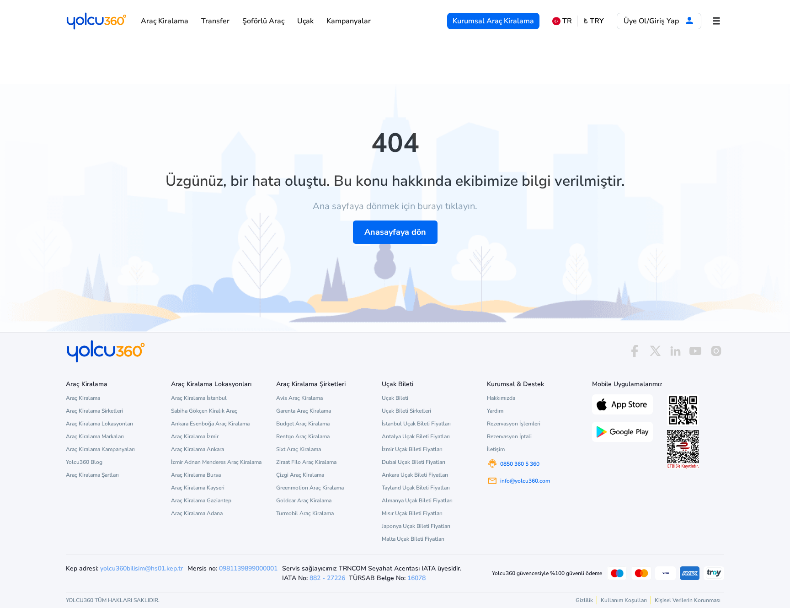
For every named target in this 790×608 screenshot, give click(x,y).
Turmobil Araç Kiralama (305, 513)
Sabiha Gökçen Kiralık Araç (204, 410)
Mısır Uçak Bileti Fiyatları (412, 513)
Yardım (495, 410)
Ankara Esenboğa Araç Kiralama (210, 423)
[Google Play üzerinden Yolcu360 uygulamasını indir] (622, 431)
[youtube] (695, 351)
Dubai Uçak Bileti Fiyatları (413, 462)
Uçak (305, 21)
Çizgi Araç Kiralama (300, 475)
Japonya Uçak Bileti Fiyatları (416, 526)
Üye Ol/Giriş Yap (652, 21)
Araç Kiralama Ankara (197, 449)
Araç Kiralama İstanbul (199, 398)
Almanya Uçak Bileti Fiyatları (417, 500)
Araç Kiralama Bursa (196, 475)
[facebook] (634, 351)
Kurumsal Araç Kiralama (493, 21)
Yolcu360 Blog (84, 462)
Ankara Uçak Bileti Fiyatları (415, 475)
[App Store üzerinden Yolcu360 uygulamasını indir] (622, 403)
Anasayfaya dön (395, 231)
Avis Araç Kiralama (299, 398)
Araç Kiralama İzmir (195, 436)
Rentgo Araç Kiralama (303, 436)
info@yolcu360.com (525, 480)
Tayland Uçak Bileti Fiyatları (416, 487)
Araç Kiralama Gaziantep (201, 500)
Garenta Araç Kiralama (303, 410)
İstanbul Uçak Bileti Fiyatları (416, 423)
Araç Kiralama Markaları (95, 436)
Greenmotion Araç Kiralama (310, 487)
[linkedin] (675, 351)
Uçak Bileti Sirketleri (406, 410)
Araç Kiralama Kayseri (197, 487)
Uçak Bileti (395, 398)
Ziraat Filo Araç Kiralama (306, 462)
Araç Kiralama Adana (197, 513)
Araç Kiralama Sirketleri (94, 410)
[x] (655, 351)
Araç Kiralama (164, 21)
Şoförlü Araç (263, 21)
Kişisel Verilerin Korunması (688, 600)
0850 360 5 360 (519, 464)
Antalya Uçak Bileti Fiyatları (416, 436)
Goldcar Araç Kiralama (303, 500)
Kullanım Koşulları (624, 600)
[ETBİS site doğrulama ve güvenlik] (683, 449)
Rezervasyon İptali (509, 436)
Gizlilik (584, 600)
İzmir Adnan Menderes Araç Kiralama (216, 462)
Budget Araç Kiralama (303, 423)
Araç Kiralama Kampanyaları (100, 449)
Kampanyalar (348, 21)
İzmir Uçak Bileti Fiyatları (412, 449)
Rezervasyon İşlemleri (513, 423)
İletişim (496, 449)
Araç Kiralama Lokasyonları (99, 423)
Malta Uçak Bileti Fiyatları (413, 539)
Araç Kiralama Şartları (92, 475)
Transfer (215, 21)
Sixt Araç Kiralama (298, 449)
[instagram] (716, 351)
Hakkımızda (501, 398)
